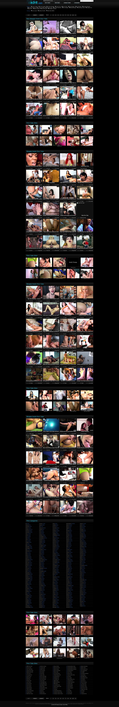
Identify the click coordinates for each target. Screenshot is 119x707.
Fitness (40, 604)
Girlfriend (54, 540)
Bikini (27, 566)
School (67, 598)
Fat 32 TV (55, 687)
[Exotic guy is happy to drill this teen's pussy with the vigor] (51, 314)
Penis (67, 564)
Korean (54, 587)
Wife (80, 598)
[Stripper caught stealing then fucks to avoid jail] (68, 98)
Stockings (81, 543)
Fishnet (40, 601)
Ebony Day (73, 635)
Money (67, 533)
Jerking (54, 579)
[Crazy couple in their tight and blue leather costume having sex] (51, 430)
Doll (40, 569)
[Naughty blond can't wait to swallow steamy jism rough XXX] (85, 65)
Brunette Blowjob (86, 6)
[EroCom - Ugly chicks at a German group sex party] (34, 49)
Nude (67, 542)
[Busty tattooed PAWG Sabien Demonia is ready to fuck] (68, 32)
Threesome (82, 565)
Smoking (81, 530)
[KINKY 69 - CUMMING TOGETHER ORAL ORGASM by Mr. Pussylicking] (51, 49)
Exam (40, 581)
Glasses (54, 543)
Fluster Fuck (32, 267)
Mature (67, 525)
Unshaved (82, 582)
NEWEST (35, 15)
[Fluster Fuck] (85, 479)
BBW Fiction (56, 680)
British (27, 587)
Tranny (81, 572)
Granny (54, 548)
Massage (54, 607)
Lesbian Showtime (70, 682)
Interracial (54, 572)
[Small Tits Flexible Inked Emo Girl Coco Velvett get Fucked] (85, 496)
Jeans (54, 578)
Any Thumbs (73, 400)
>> (75, 15)
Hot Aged (69, 676)
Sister (81, 525)
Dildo (40, 564)
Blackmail (27, 572)
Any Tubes (87, 400)
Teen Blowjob (72, 6)
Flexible (40, 607)
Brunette (27, 588)
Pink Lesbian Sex (84, 669)
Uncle (81, 578)
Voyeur (81, 589)
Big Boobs (27, 559)
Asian (27, 539)
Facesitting (41, 585)
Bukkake (27, 591)
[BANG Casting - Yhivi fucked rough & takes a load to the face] (51, 198)
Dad (40, 555)
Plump (67, 571)
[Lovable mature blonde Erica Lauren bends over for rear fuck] (51, 98)
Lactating (54, 588)
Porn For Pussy (84, 682)
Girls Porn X (83, 680)
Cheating (27, 605)
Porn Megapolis (84, 670)
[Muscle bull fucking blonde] (85, 512)
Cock (40, 532)
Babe (27, 545)
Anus (26, 536)
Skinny (81, 526)
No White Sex (86, 658)
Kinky (54, 582)
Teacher (81, 559)
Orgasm (67, 552)
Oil (66, 548)
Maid (54, 604)
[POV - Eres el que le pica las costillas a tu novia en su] (34, 198)
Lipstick (54, 601)
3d (26, 523)
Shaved (67, 604)
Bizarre (27, 569)
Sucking (81, 551)
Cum (40, 548)
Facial (40, 587)
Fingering (41, 598)
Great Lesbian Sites (71, 674)
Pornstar (67, 574)
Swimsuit (81, 553)
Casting (27, 600)
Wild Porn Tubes (87, 278)
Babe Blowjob (37, 8)
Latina (54, 592)
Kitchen (54, 585)
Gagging (54, 533)
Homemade (55, 559)
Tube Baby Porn (46, 624)
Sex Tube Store (59, 134)
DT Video (82, 690)
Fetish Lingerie (35, 6)
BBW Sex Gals (32, 134)
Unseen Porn (73, 278)
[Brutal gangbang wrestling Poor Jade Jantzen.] (34, 380)
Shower (81, 523)
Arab (26, 538)
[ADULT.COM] (34, 5)
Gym (53, 551)
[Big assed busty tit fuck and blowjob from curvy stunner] (85, 114)
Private (67, 579)
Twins (81, 575)
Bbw (26, 552)
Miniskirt (67, 530)
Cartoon (27, 597)
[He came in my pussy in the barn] (68, 380)
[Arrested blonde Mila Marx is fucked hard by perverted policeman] (85, 247)
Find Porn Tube (84, 686)
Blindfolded (28, 574)
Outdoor (67, 556)
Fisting (40, 602)
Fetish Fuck (58, 6)
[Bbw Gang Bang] (51, 181)
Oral (67, 551)
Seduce (67, 602)
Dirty (40, 565)
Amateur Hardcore (32, 7)
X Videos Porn (83, 683)
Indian (54, 568)
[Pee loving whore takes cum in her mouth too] (68, 49)
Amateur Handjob (41, 7)
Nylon (67, 545)
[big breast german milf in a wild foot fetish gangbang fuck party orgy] (34, 430)
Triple (81, 574)
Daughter (41, 558)
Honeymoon (55, 561)
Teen (81, 562)
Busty (27, 594)
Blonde (27, 575)
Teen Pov (30, 8)
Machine (54, 602)
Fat (39, 591)
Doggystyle (41, 568)
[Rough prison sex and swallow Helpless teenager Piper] (68, 430)
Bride (27, 585)
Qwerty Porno (32, 278)
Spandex (81, 535)
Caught (27, 601)
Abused (27, 525)
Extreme (40, 584)
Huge (54, 564)
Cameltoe (27, 595)
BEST (29, 15)
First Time (41, 600)
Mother (67, 536)
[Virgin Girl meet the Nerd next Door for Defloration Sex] (51, 330)
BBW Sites (56, 683)
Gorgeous (54, 546)
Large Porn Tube (84, 689)
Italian (54, 574)
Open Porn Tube (84, 687)
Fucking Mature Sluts (71, 666)
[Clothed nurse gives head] (51, 463)
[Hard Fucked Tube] (85, 165)
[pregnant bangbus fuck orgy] (85, 314)
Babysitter (27, 546)
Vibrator (81, 585)
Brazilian (27, 584)
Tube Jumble (45, 278)
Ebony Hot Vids (46, 646)
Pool (67, 572)
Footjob (54, 525)
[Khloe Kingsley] (68, 314)
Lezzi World (69, 693)
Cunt (40, 551)
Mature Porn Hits (87, 134)
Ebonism (59, 635)
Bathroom (27, 551)
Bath (26, 549)
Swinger (81, 555)
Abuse (61, 704)
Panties (67, 559)
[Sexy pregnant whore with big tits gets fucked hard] (34, 479)
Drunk (40, 574)
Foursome (54, 527)
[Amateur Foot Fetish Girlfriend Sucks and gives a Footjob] (85, 380)
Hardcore (54, 555)
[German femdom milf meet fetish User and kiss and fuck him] (51, 114)
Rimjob (67, 595)
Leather (54, 594)
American (27, 532)
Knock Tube (46, 134)
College (40, 535)
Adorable (27, 526)
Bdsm (27, 553)
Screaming (68, 600)
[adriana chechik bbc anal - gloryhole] (85, 363)
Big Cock (27, 562)
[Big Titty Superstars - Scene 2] (34, 297)
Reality (67, 588)
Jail (53, 575)
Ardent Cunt (59, 146)
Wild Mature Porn (84, 677)
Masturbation (68, 523)
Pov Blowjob (78, 6)
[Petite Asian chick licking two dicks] (51, 231)
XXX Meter (83, 679)
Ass (26, 540)
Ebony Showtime (73, 646)
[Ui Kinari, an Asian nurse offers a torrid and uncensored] (51, 512)
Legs (54, 595)
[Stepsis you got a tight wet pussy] (34, 65)
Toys (81, 571)
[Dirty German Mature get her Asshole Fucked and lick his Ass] (68, 165)
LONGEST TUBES (67, 2)
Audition (27, 542)
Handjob (54, 553)
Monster (67, 535)
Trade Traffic (65, 704)
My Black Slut (73, 658)
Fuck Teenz (69, 672)
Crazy (40, 543)
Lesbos (68, 689)
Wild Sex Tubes (32, 400)
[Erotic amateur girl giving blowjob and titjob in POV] (34, 330)
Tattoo (81, 558)
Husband (54, 566)
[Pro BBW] (85, 347)
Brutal (27, 589)
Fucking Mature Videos (71, 667)
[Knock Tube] (85, 32)
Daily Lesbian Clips (57, 686)
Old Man (67, 549)
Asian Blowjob (44, 8)
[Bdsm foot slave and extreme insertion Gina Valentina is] (51, 363)
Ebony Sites (87, 646)
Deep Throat (41, 559)
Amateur (27, 529)
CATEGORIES (77, 2)
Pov (67, 575)
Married (54, 605)
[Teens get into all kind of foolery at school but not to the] (85, 198)
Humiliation (55, 565)
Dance (40, 556)
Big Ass (27, 558)
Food (54, 523)
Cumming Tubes (57, 685)
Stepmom (81, 542)
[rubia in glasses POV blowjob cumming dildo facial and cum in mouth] (51, 297)
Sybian (81, 556)
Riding (67, 594)
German (54, 538)
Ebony (40, 575)
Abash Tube (59, 400)
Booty (27, 582)
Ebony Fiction (32, 646)
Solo (81, 532)
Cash (27, 598)
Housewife (55, 562)
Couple (40, 542)
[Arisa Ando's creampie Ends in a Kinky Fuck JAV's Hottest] (85, 463)
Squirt (81, 540)
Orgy (67, 553)
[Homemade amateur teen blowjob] (34, 363)
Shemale (68, 607)
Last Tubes (46, 267)
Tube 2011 (32, 146)
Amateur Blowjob (51, 6)
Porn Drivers (87, 267)
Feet (40, 592)
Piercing (67, 568)
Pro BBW (82, 672)
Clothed (40, 529)
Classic (40, 525)
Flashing (40, 605)
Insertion (54, 571)
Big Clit (27, 561)
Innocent (54, 569)
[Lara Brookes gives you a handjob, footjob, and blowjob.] (34, 496)
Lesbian (54, 597)
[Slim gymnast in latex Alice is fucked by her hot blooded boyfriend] (51, 380)
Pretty (67, 578)
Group (54, 549)
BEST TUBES (47, 2)
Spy (80, 539)
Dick (40, 562)
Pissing (67, 569)
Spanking (81, 536)
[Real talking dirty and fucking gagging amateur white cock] (34, 214)
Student (81, 549)
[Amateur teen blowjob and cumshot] (68, 214)
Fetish (40, 595)
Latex (54, 591)
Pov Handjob (65, 7)
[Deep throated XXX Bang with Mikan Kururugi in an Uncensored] (34, 98)
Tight (81, 566)
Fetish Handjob (43, 6)
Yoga (81, 604)
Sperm (81, 538)
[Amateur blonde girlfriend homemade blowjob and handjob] (34, 32)
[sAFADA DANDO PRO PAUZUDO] (51, 479)
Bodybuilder (28, 578)
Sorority (81, 533)
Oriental (67, 555)
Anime (27, 535)
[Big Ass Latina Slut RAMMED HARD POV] (68, 65)
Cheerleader (28, 607)
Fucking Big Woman (57, 690)
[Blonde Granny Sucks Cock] (85, 49)
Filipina (40, 597)
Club (40, 530)
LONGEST (41, 15)
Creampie (41, 545)
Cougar (40, 540)
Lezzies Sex (69, 692)
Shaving (67, 605)
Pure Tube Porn (73, 411)
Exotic (40, 582)
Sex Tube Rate (87, 411)
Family (40, 588)
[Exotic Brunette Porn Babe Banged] (85, 231)
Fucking (54, 530)
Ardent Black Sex (59, 624)
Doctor (40, 566)
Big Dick (27, 564)
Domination (41, 571)
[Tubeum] (85, 297)
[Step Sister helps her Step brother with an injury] (68, 231)
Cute (40, 552)
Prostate (67, 581)
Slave (81, 527)
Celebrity (27, 602)
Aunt (26, 543)
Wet (80, 595)
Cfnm (27, 604)
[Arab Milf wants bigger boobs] (34, 181)
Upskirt (81, 584)
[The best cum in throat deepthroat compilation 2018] (68, 198)
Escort (40, 579)
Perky (67, 565)
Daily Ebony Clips (32, 635)
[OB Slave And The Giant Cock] (85, 98)
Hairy (54, 552)
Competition (41, 536)
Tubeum (82, 692)
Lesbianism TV (70, 680)
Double (40, 572)
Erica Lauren (34, 10)
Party (67, 562)
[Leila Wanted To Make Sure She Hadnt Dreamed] (34, 114)
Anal (26, 533)
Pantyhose (68, 561)
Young (81, 605)
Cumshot (40, 549)
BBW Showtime (57, 682)
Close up (40, 527)
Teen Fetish (65, 6)
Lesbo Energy (70, 685)
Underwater (82, 579)
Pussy (67, 587)
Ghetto (54, 539)
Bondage (27, 579)
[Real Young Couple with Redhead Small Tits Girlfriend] (51, 347)
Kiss (53, 584)
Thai (80, 564)
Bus (26, 592)
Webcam (81, 592)
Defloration (41, 561)
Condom (40, 539)
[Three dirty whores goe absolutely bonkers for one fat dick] (34, 512)
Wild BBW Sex (83, 676)
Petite (67, 566)
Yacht (81, 602)
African (27, 527)
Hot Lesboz (69, 677)
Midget (67, 527)
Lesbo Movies (70, 686)
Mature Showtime (84, 666)
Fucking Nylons (70, 670)
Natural (67, 539)
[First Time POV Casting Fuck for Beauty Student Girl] (34, 347)
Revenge (68, 592)
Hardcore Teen (49, 7)
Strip (81, 548)
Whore (81, 597)
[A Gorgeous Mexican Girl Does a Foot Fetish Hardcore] (34, 314)
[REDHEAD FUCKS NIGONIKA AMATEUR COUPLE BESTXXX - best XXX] (68, 463)
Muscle (67, 538)
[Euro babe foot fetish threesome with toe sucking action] (51, 165)
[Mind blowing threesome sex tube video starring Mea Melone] (34, 247)
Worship (81, 601)
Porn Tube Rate (59, 411)
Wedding (81, 594)
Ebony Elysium (87, 635)
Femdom (40, 594)
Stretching (82, 546)
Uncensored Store (59, 278)
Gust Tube (32, 411)
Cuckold (40, 546)
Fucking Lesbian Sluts (58, 692)
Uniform (81, 581)
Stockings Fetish (81, 7)
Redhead (68, 589)
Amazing (27, 530)
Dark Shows (46, 635)
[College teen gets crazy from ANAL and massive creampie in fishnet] (51, 247)
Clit (39, 526)
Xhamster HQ (83, 693)
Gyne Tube (46, 411)
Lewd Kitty (69, 690)
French (54, 529)
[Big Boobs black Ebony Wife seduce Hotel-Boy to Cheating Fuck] (34, 165)
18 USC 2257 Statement (56, 704)
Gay (53, 536)
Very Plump (83, 674)
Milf (67, 529)
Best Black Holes (73, 624)
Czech (40, 553)
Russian (67, 597)
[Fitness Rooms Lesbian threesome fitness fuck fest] (34, 463)
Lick (53, 598)
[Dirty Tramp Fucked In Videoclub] (68, 297)
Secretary (68, 601)
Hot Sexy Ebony (32, 658)
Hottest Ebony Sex (45, 658)
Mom (67, 532)
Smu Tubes (32, 624)
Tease (81, 561)
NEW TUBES (57, 2)
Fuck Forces (73, 267)
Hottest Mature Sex (71, 679)
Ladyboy (54, 589)
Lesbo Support (70, 687)
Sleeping (81, 529)
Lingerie (54, 600)
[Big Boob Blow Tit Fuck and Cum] (85, 181)
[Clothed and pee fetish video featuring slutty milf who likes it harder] (68, 347)
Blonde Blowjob (73, 7)
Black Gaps (87, 624)
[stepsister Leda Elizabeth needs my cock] (68, 479)
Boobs (27, 581)
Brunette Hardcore (57, 7)
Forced (54, 526)
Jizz (53, 581)
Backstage (27, 548)
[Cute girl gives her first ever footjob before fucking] (34, 231)
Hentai (54, 556)
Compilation (41, 538)
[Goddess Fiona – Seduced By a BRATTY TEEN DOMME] (51, 32)
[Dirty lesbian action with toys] (68, 496)
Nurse (67, 543)
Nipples (67, 540)
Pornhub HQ (59, 267)
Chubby (40, 523)
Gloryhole (54, 545)
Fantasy (40, 589)
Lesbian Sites (70, 683)
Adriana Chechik (42, 10)
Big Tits (27, 565)
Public (67, 584)
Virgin (81, 588)
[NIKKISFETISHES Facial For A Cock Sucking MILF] (68, 512)
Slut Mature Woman (84, 673)
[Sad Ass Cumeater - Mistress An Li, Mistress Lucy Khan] (51, 65)
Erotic (40, 578)
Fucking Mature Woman (71, 669)
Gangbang (55, 535)
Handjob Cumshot (52, 8)
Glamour (54, 542)
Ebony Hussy (59, 646)
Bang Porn (73, 146)
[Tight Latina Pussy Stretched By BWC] (68, 181)
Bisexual (27, 568)
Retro (67, 591)
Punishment (68, 585)
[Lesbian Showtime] (85, 430)
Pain (67, 558)
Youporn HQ (45, 400)
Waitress (81, 591)
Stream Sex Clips (73, 134)
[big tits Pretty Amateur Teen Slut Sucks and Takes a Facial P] (68, 114)
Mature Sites (83, 667)
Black (27, 571)
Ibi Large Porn (45, 146)
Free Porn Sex (83, 685)
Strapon (81, 545)
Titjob (81, 568)
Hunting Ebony (59, 658)
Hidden (54, 558)
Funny (54, 532)
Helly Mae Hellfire (50, 10)
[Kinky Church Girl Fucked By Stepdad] (68, 247)
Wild (80, 600)
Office (67, 546)
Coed (40, 533)
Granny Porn (69, 673)
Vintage (81, 587)
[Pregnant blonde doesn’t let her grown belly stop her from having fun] (68, 363)
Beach (27, 555)
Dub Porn (87, 146)
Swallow (81, 552)
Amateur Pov (89, 7)
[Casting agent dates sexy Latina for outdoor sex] (85, 330)
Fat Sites (55, 689)
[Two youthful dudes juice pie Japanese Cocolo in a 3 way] (51, 496)
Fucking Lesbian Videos (58, 693)
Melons (67, 526)
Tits (80, 569)
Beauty (27, 556)
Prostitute (68, 582)
